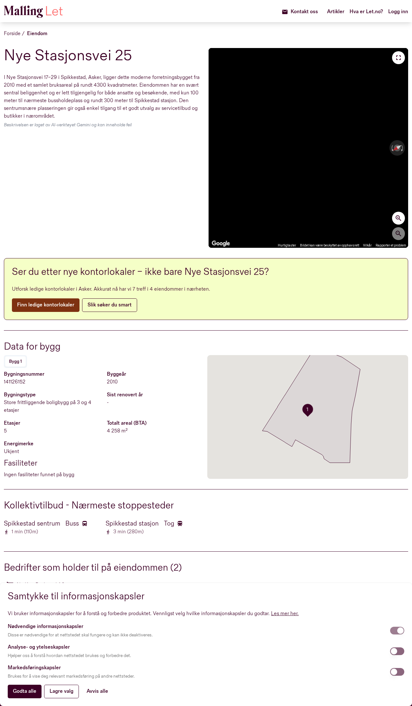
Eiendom (37, 34)
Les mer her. (285, 614)
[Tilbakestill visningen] (397, 148)
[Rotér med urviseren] (402, 148)
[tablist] (15, 361)
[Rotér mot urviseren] (391, 148)
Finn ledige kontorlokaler (45, 305)
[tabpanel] (104, 425)
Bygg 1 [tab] (15, 361)
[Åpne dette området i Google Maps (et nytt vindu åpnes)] (220, 243)
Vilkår (367, 245)
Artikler (335, 12)
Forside (12, 34)
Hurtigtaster (287, 245)
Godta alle (24, 691)
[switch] (397, 630)
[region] (308, 148)
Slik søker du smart (110, 305)
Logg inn (398, 12)
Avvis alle (97, 691)
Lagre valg (61, 691)
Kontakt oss (304, 12)
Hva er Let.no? (366, 12)
